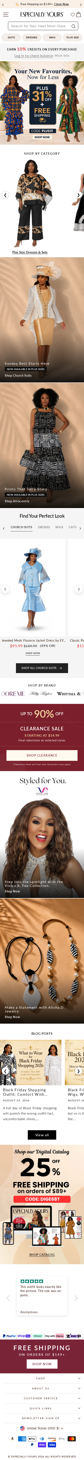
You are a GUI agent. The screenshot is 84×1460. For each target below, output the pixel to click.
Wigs (52, 37)
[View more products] (79, 589)
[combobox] (43, 26)
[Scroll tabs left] (3, 528)
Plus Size (73, 37)
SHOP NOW (42, 1364)
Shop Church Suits (18, 375)
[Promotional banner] (42, 103)
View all (42, 1135)
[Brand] (46, 693)
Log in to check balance (33, 55)
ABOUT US (41, 1388)
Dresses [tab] (44, 527)
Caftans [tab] (75, 527)
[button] (9, 1298)
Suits (11, 37)
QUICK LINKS (41, 1408)
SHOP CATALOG (42, 1254)
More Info (62, 55)
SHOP (40, 1378)
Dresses (31, 37)
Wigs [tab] (59, 527)
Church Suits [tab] (21, 527)
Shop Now (12, 891)
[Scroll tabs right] (80, 528)
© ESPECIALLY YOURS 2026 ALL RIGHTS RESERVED (42, 1456)
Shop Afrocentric (17, 501)
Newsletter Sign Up (41, 1418)
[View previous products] (5, 589)
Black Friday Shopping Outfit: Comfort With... (25, 1092)
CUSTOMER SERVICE (41, 1398)
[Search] (73, 26)
